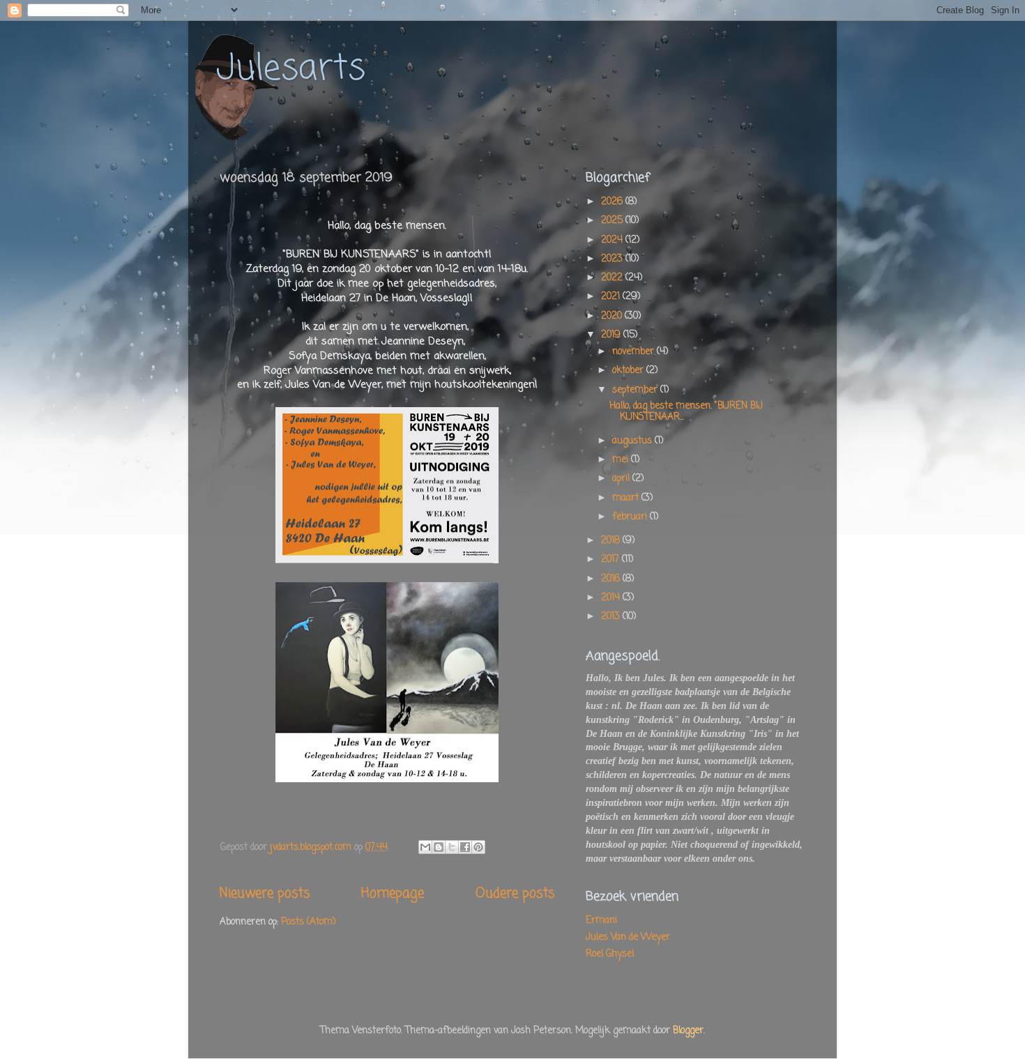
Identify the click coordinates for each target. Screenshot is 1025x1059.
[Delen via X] (452, 847)
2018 (612, 540)
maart (626, 498)
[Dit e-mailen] (425, 847)
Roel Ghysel (610, 954)
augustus (633, 441)
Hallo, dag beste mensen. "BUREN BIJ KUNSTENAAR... (686, 412)
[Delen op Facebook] (465, 847)
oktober (629, 370)
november (634, 351)
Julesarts (290, 69)
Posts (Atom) (308, 922)
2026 (613, 202)
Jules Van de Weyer (628, 937)
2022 (613, 278)
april (622, 478)
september (636, 390)
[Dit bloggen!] (439, 847)
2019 (612, 335)
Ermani (601, 920)
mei (621, 459)
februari (631, 517)
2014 (612, 598)
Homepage (392, 894)
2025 (613, 220)
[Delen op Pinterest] (478, 847)
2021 (612, 296)
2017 (611, 559)
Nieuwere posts (265, 894)
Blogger (688, 1030)
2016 (612, 579)
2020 (613, 316)
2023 (613, 259)
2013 (612, 616)
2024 (613, 240)
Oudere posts (515, 894)
